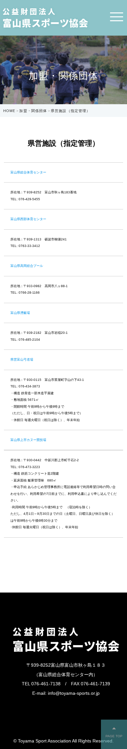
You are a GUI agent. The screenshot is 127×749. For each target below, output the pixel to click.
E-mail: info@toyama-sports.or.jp (66, 693)
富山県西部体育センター (28, 219)
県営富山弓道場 (21, 359)
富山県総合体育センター (28, 172)
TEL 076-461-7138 (41, 683)
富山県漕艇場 (20, 313)
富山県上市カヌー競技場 (28, 440)
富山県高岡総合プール (26, 266)
